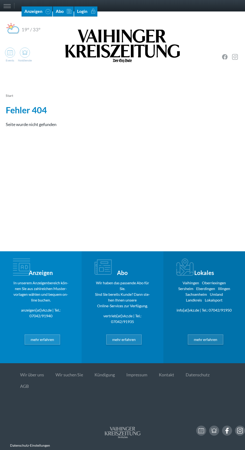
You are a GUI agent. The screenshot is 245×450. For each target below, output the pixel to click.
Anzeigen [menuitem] (33, 11)
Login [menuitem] (82, 11)
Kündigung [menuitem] (105, 374)
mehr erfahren (42, 339)
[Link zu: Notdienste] (214, 431)
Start (9, 95)
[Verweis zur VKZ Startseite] (122, 45)
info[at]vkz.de (188, 310)
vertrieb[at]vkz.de (118, 315)
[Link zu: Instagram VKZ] (235, 57)
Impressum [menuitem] (136, 374)
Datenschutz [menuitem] (198, 374)
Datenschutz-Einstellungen (30, 445)
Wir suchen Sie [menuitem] (69, 374)
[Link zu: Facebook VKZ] (225, 57)
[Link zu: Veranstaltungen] (201, 431)
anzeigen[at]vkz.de (36, 310)
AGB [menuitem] (24, 386)
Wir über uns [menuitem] (32, 374)
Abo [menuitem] (60, 11)
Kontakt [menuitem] (166, 374)
